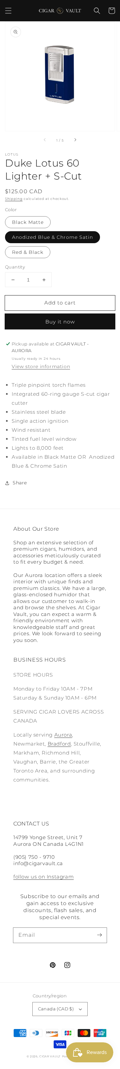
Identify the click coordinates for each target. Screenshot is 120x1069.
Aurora (63, 735)
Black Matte (28, 222)
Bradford (59, 744)
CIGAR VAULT (50, 1056)
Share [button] (20, 483)
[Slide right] (75, 140)
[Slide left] (45, 140)
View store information (41, 366)
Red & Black (27, 252)
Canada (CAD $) (56, 1008)
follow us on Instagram (43, 876)
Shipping (14, 199)
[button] (8, 10)
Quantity (15, 266)
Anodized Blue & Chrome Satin (52, 237)
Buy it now (60, 321)
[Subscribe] (99, 935)
